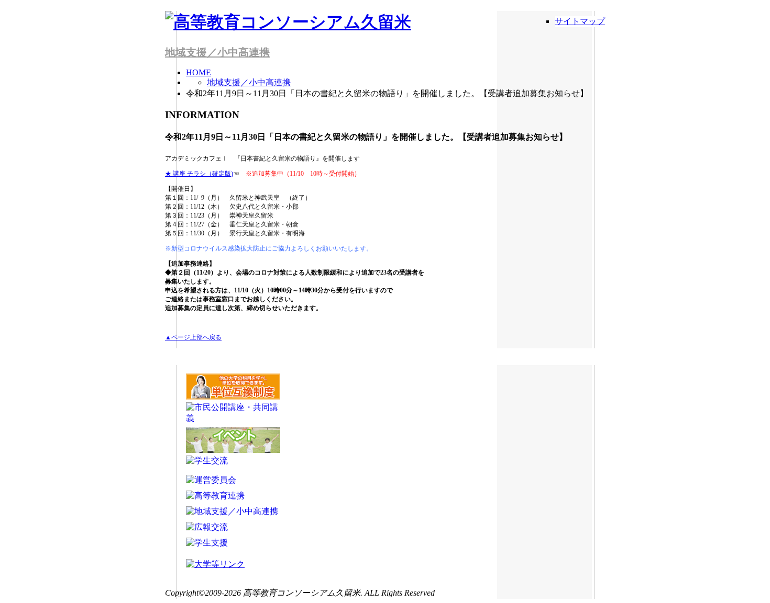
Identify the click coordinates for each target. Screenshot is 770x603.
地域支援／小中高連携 (217, 52)
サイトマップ (580, 21)
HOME (198, 72)
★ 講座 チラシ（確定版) (199, 173)
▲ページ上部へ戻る (193, 337)
